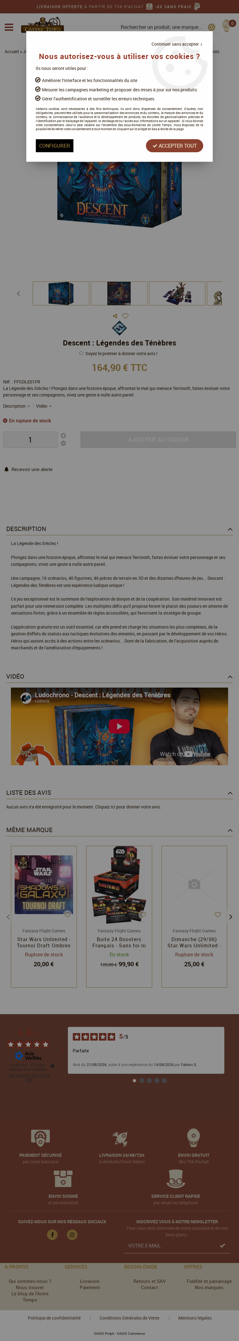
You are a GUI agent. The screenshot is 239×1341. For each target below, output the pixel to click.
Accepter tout (177, 145)
